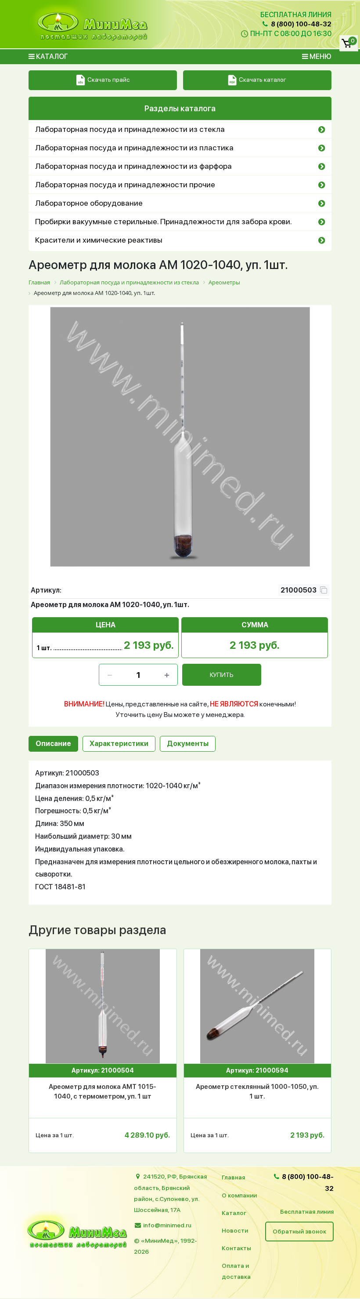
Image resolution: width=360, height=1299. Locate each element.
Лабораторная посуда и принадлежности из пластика (134, 147)
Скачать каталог (262, 79)
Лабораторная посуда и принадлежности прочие (125, 184)
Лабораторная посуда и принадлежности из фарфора (133, 166)
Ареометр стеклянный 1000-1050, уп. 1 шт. (257, 1092)
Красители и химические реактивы (98, 239)
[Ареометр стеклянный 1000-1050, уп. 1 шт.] (257, 1006)
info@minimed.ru (167, 1225)
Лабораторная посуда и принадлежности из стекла (130, 129)
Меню (319, 56)
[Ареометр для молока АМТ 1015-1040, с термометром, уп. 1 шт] (102, 1006)
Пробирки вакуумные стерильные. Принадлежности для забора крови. (163, 221)
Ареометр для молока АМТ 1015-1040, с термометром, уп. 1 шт (102, 1092)
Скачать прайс (108, 79)
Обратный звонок (299, 1231)
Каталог (51, 56)
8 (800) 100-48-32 (300, 24)
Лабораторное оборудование (89, 202)
